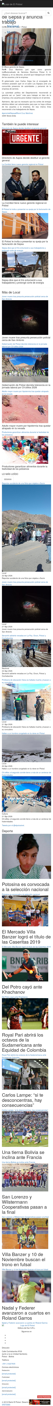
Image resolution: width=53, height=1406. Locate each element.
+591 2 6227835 (8, 1363)
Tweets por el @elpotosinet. (13, 825)
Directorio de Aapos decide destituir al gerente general (24, 128)
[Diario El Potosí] (12, 4)
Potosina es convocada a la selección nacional (21, 894)
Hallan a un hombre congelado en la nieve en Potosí (23, 733)
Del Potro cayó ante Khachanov (15, 997)
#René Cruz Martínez (24, 113)
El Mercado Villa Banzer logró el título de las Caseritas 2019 (26, 946)
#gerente (5, 113)
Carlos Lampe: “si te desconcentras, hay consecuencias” (25, 1110)
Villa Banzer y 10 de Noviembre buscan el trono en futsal (25, 1269)
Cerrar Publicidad (44, 1397)
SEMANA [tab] (7, 479)
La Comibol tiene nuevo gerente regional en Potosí (22, 164)
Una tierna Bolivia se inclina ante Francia (18, 1162)
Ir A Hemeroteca (26, 60)
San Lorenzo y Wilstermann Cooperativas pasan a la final (25, 1217)
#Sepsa (12, 113)
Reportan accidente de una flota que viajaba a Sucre (23, 483)
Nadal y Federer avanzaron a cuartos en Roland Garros (24, 1323)
